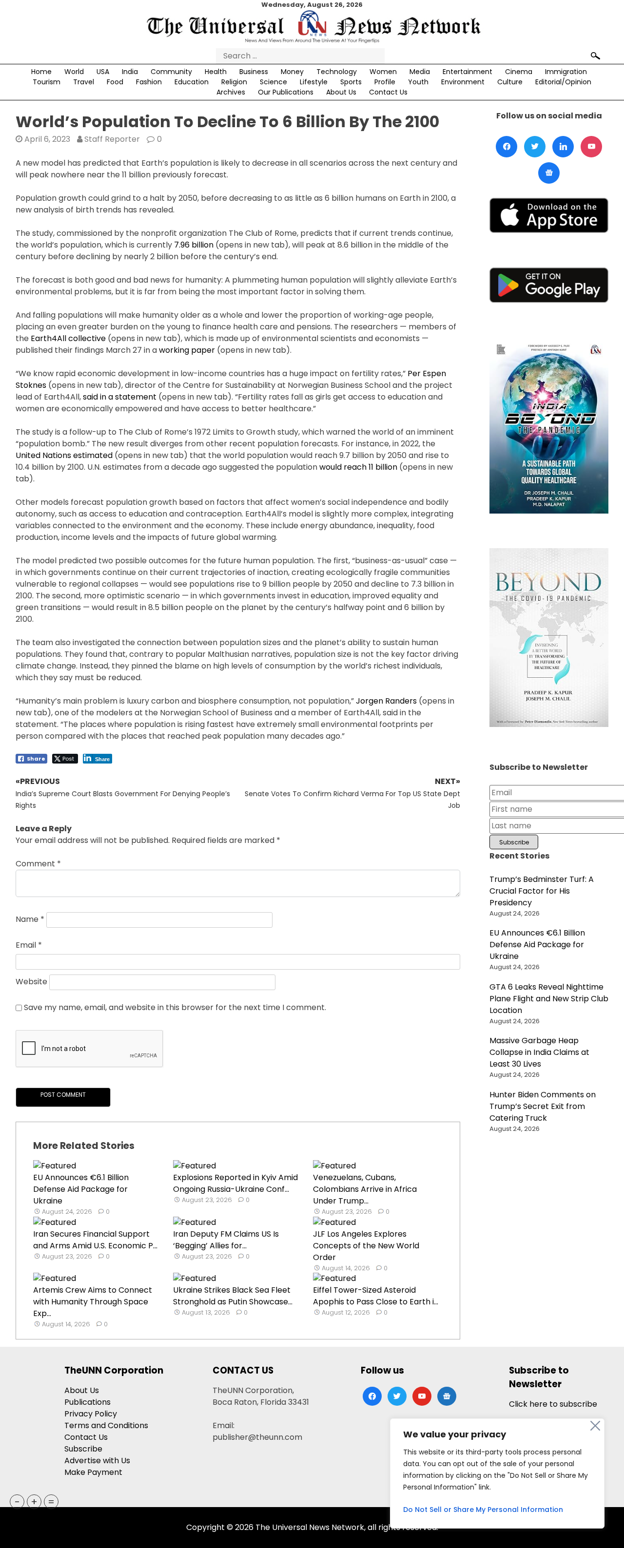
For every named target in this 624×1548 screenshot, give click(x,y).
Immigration (566, 71)
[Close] (595, 1426)
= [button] (51, 1502)
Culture (510, 82)
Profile (384, 82)
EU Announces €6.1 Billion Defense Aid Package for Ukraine (81, 1189)
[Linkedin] (563, 147)
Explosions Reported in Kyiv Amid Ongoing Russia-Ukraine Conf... (235, 1183)
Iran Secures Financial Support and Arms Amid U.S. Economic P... (95, 1239)
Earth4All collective (68, 338)
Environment (463, 82)
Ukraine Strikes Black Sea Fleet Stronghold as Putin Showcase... (232, 1295)
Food (115, 82)
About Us (341, 92)
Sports (351, 82)
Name (30, 919)
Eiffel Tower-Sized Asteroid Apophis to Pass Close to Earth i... (375, 1295)
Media (420, 71)
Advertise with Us (97, 1460)
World (74, 71)
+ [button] (34, 1502)
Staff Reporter (112, 139)
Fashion (149, 82)
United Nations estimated (64, 455)
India (130, 71)
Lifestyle (314, 82)
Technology (336, 71)
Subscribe (83, 1448)
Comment (38, 863)
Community (171, 71)
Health (216, 71)
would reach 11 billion (358, 467)
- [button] (17, 1502)
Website (31, 981)
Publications (87, 1402)
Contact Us (388, 92)
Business (253, 71)
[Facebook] (506, 147)
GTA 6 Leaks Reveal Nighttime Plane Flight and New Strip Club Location (548, 998)
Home (41, 71)
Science (273, 82)
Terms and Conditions (106, 1425)
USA (103, 71)
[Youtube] (591, 147)
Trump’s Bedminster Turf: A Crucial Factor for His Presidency (541, 891)
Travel (83, 82)
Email (29, 945)
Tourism (46, 82)
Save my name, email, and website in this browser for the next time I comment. (175, 1007)
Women (383, 71)
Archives (230, 92)
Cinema (518, 71)
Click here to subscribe (553, 1404)
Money (292, 71)
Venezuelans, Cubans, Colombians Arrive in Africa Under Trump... (365, 1189)
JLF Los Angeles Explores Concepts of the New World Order (366, 1245)
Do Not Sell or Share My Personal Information (483, 1509)
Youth (418, 82)
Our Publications (285, 92)
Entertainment (467, 71)
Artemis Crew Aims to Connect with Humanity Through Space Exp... (92, 1301)
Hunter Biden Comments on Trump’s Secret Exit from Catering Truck (542, 1106)
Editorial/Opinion (563, 82)
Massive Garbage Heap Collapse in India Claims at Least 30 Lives (539, 1052)
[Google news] (549, 173)
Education (192, 82)
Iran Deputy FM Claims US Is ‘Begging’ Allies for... (226, 1239)
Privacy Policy (90, 1413)
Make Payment (93, 1472)
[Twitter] (535, 147)
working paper (187, 350)
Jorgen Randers (386, 701)
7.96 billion (194, 244)
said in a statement (119, 396)
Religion (234, 82)
